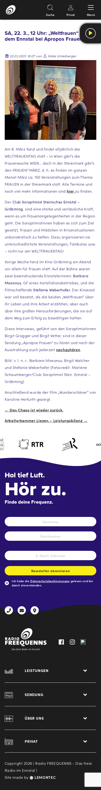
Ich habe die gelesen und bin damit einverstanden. (52, 583)
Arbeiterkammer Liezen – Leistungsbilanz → (46, 420)
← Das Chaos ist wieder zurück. (34, 409)
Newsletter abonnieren (50, 570)
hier (71, 191)
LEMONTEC (44, 777)
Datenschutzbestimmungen (50, 581)
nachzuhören (68, 349)
